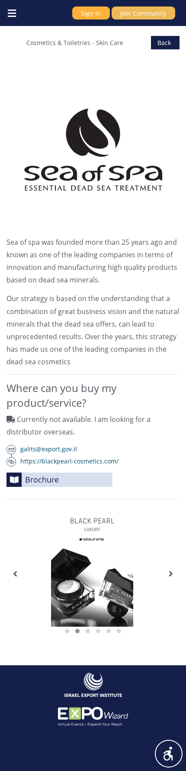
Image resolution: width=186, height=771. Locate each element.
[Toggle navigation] (11, 13)
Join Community (143, 13)
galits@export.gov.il (48, 449)
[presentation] (15, 574)
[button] (67, 631)
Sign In (91, 13)
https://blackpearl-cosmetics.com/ (69, 461)
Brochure (42, 479)
